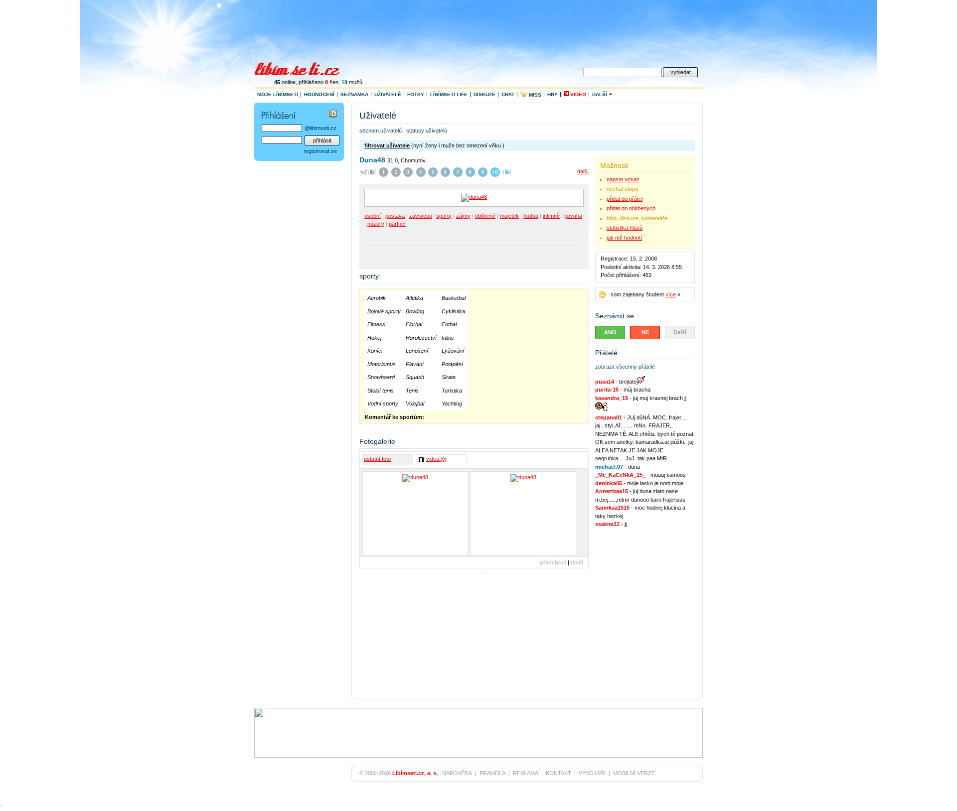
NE (645, 332)
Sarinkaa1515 (612, 508)
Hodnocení (319, 94)
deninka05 (608, 483)
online (285, 82)
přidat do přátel (624, 199)
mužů (351, 82)
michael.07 (609, 467)
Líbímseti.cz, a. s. (415, 773)
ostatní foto (377, 459)
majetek (509, 216)
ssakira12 (607, 524)
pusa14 (604, 382)
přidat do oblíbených (631, 208)
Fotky (415, 94)
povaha (573, 216)
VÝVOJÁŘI (592, 773)
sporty (444, 216)
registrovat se (320, 151)
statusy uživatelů (426, 131)
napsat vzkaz (623, 179)
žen (331, 82)
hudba (530, 216)
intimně (551, 216)
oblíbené (485, 216)
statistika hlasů (624, 228)
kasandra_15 (611, 398)
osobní (372, 216)
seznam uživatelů (380, 131)
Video (577, 94)
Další (600, 94)
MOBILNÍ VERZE (634, 773)
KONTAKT (558, 773)
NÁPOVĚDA (457, 773)
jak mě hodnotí (624, 238)
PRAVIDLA (492, 773)
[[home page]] (303, 68)
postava (395, 216)
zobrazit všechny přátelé (625, 367)
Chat (507, 94)
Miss (534, 95)
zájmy (463, 216)
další (583, 171)
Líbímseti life (449, 94)
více (670, 294)
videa (436, 459)
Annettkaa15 (611, 491)
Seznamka (354, 94)
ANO (610, 332)
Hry (552, 94)
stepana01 (608, 417)
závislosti (420, 216)
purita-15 (607, 390)
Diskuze (484, 94)
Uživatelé (387, 94)
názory (375, 224)
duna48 (372, 160)
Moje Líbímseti (277, 94)
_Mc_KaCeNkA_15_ (620, 475)
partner (397, 224)
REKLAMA (525, 773)
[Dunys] (415, 513)
